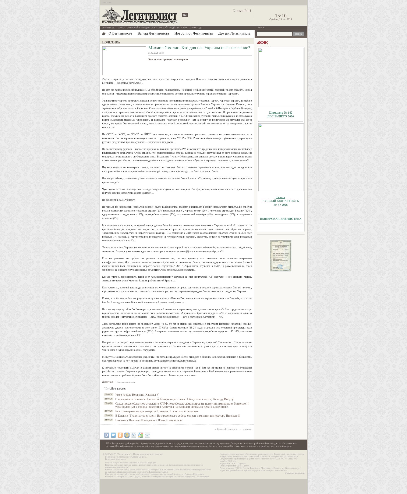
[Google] (140, 435)
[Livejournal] (133, 435)
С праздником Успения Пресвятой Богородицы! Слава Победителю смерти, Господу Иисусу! (174, 399)
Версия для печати (126, 382)
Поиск (261, 27)
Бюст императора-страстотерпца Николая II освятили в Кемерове (156, 411)
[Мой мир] (127, 435)
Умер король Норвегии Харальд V (137, 394)
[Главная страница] (104, 33)
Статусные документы (295, 473)
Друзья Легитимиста (234, 33)
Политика (246, 429)
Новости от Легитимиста (193, 33)
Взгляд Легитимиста (153, 33)
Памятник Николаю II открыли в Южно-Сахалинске (148, 420)
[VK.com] (106, 435)
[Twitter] (113, 435)
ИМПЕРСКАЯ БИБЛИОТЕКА (280, 218)
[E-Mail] (147, 435)
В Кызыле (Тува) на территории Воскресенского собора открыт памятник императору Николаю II (177, 415)
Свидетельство (280, 255)
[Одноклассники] (120, 435)
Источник (107, 381)
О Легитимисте (120, 33)
